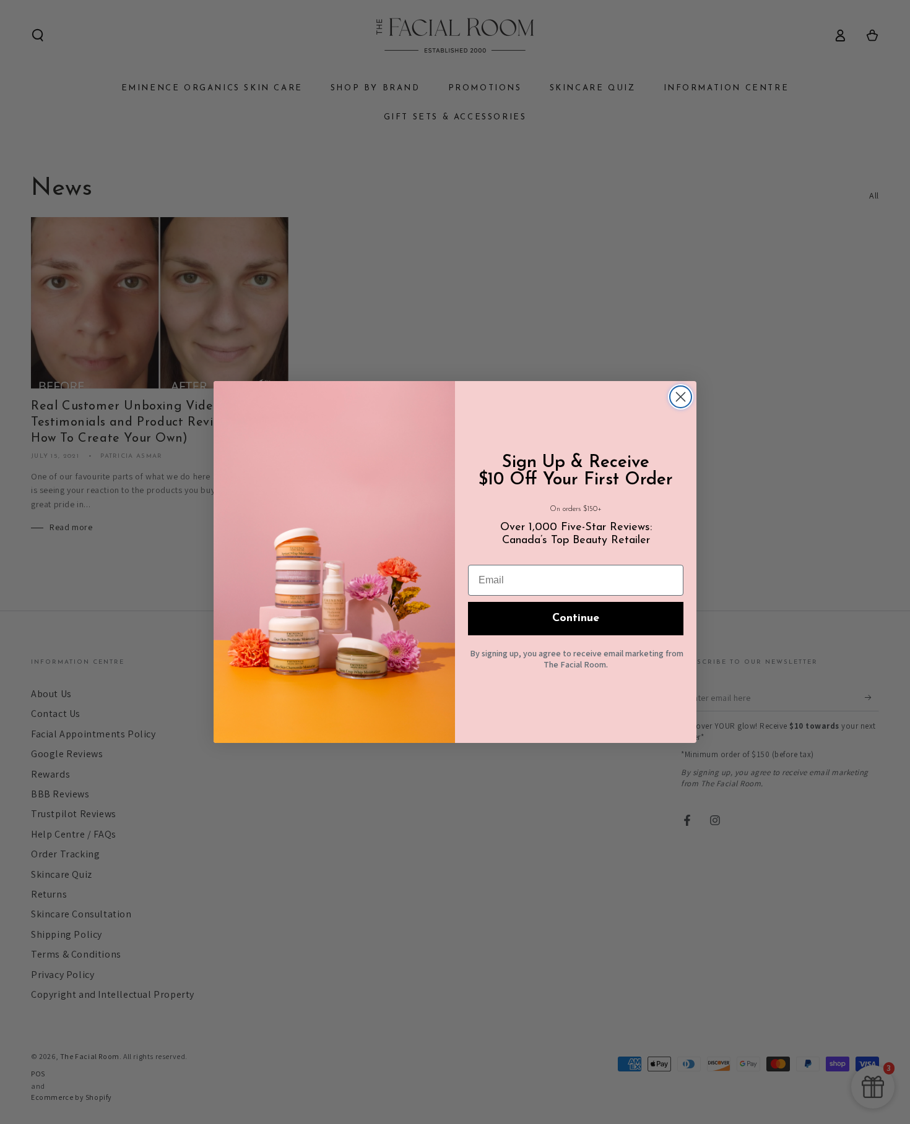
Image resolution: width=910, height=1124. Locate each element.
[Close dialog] (680, 397)
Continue (575, 618)
